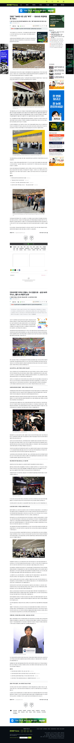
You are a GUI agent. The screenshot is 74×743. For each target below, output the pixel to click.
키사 (14, 249)
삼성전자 (24, 710)
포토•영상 (62, 4)
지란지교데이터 (43, 248)
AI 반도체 (29, 710)
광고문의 (41, 728)
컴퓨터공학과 (27, 248)
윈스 (40, 249)
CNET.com (11, 735)
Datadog (38, 711)
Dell (19, 711)
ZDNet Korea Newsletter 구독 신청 (14, 737)
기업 (31, 246)
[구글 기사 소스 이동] (36, 26)
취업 (28, 246)
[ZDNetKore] (13, 2)
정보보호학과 (22, 248)
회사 (40, 246)
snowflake (44, 711)
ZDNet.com (15, 735)
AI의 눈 (41, 4)
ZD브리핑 (20, 710)
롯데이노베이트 (37, 248)
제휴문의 (49, 728)
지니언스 (29, 249)
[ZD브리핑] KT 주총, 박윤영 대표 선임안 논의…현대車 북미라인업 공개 (24, 678)
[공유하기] (41, 26)
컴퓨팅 (11, 22)
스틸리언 (34, 249)
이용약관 (58, 728)
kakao (31, 711)
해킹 (21, 246)
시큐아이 (44, 249)
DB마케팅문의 (45, 728)
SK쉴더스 (21, 249)
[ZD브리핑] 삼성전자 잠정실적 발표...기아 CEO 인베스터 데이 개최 (23, 675)
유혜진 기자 (14, 26)
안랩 (37, 249)
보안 (18, 246)
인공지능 (33, 4)
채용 (17, 248)
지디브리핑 (15, 710)
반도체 (27, 4)
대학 (34, 246)
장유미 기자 (14, 301)
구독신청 (30, 737)
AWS (27, 711)
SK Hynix (15, 711)
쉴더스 (25, 249)
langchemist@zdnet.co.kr (20, 232)
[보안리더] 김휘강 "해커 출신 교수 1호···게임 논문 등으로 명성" (23, 184)
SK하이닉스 (38, 710)
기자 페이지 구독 (23, 301)
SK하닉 (33, 710)
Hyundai (23, 711)
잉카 (17, 249)
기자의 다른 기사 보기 (43, 232)
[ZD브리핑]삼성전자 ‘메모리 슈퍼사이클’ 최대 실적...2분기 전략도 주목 (23, 673)
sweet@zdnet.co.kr (19, 699)
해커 (24, 246)
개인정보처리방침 (53, 728)
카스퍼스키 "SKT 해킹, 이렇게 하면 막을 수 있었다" (20, 182)
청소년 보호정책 (62, 728)
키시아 (32, 248)
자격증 (37, 246)
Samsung (43, 710)
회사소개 (38, 728)
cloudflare (15, 713)
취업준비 (44, 246)
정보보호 (15, 246)
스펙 (14, 248)
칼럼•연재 (55, 4)
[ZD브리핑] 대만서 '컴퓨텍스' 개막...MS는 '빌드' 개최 (20, 671)
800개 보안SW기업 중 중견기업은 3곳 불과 (19, 177)
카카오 (34, 711)
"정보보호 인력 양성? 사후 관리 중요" (18, 180)
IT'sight (47, 4)
